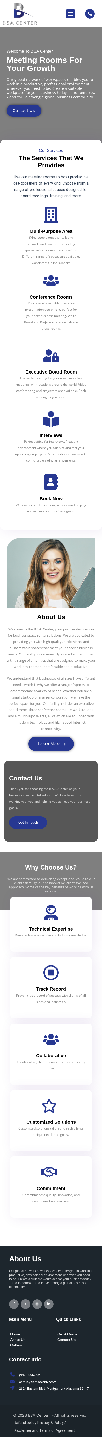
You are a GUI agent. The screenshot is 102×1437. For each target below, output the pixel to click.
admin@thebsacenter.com (37, 1382)
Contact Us (66, 1340)
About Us (17, 1340)
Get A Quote (67, 1334)
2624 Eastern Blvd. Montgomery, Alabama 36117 (54, 1389)
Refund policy (25, 1423)
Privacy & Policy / (51, 1423)
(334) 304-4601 (30, 1375)
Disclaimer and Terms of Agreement (44, 1430)
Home (15, 1334)
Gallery (16, 1345)
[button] (70, 13)
